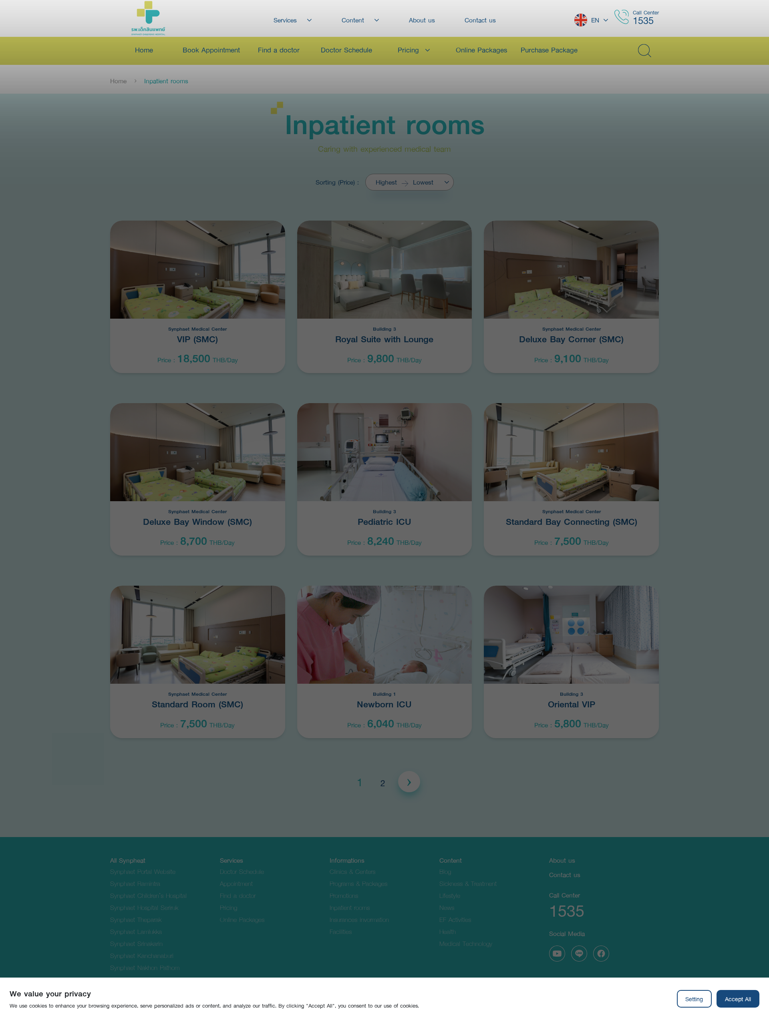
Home (118, 81)
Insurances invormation (359, 919)
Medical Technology (465, 943)
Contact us (564, 874)
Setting (694, 999)
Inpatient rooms (350, 907)
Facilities (341, 931)
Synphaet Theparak (135, 919)
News (446, 907)
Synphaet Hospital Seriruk (144, 907)
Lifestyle (449, 895)
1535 (643, 20)
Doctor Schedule (242, 871)
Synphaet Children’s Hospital (148, 895)
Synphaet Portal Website (142, 871)
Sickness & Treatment (468, 883)
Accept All (738, 999)
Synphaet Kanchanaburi (141, 955)
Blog (445, 871)
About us (562, 860)
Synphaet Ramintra (135, 883)
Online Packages (242, 919)
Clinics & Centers (352, 871)
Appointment (236, 883)
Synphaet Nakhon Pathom (144, 967)
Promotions (344, 895)
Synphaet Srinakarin (136, 943)
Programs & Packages (358, 883)
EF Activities (455, 919)
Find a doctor (238, 895)
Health (447, 931)
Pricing (228, 907)
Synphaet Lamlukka (136, 931)
